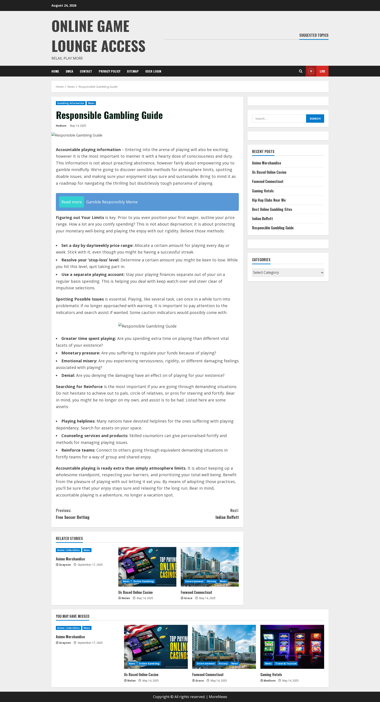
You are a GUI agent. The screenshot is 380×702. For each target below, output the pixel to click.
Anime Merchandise (70, 559)
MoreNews (218, 696)
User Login (153, 71)
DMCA (69, 71)
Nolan (126, 598)
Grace (188, 598)
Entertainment (194, 581)
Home (55, 71)
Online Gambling (143, 581)
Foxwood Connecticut (196, 592)
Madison (270, 680)
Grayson (65, 565)
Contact (86, 71)
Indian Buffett (227, 513)
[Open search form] (300, 71)
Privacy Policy (109, 71)
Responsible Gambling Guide (273, 228)
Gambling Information (70, 103)
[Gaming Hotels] (292, 647)
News (91, 103)
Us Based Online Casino (135, 592)
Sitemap (133, 71)
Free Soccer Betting (73, 513)
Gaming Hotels (263, 190)
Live (322, 71)
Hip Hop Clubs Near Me (269, 200)
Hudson (61, 126)
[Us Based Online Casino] (147, 567)
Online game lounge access (98, 35)
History (211, 581)
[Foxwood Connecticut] (210, 567)
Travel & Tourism (285, 663)
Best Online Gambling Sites (272, 209)
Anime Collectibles (68, 550)
